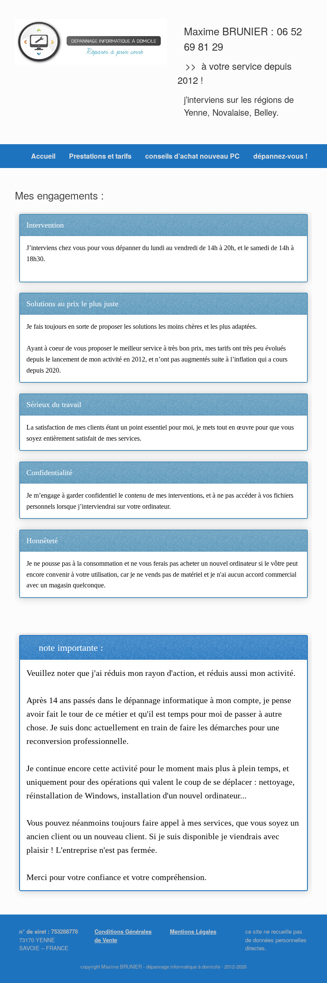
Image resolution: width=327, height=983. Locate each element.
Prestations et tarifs (100, 156)
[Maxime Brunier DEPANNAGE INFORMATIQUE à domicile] (91, 42)
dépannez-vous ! (280, 156)
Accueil (43, 156)
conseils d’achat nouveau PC (192, 156)
